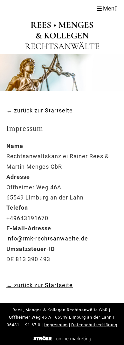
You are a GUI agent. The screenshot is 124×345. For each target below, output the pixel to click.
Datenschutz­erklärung (94, 324)
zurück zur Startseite (39, 110)
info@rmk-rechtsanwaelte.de (47, 238)
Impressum (56, 324)
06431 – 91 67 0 (23, 324)
